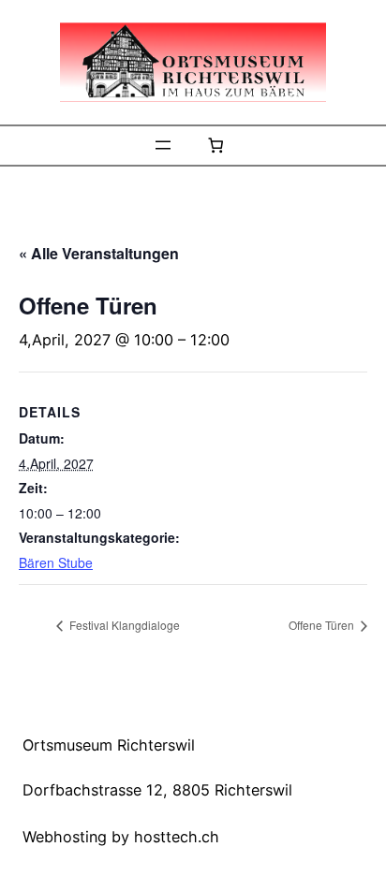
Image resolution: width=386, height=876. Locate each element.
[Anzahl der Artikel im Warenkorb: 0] (216, 145)
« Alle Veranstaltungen (99, 253)
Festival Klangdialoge (123, 625)
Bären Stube (56, 562)
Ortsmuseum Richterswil (108, 745)
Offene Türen (323, 625)
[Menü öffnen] (163, 145)
